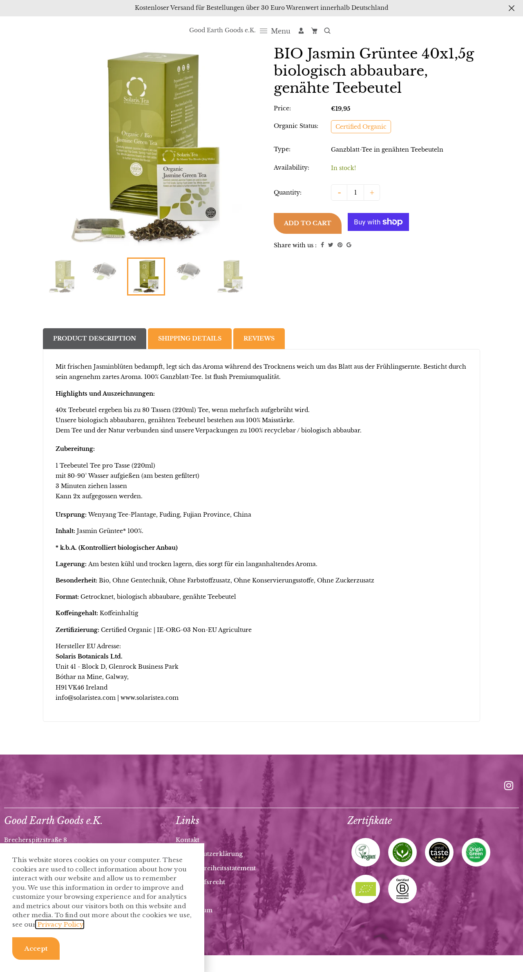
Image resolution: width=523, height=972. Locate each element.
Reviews (259, 338)
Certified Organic (361, 126)
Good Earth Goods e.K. (222, 30)
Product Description (94, 338)
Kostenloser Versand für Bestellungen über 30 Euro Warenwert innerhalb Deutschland (261, 7)
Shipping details (189, 338)
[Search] (327, 31)
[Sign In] (301, 31)
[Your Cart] (314, 31)
